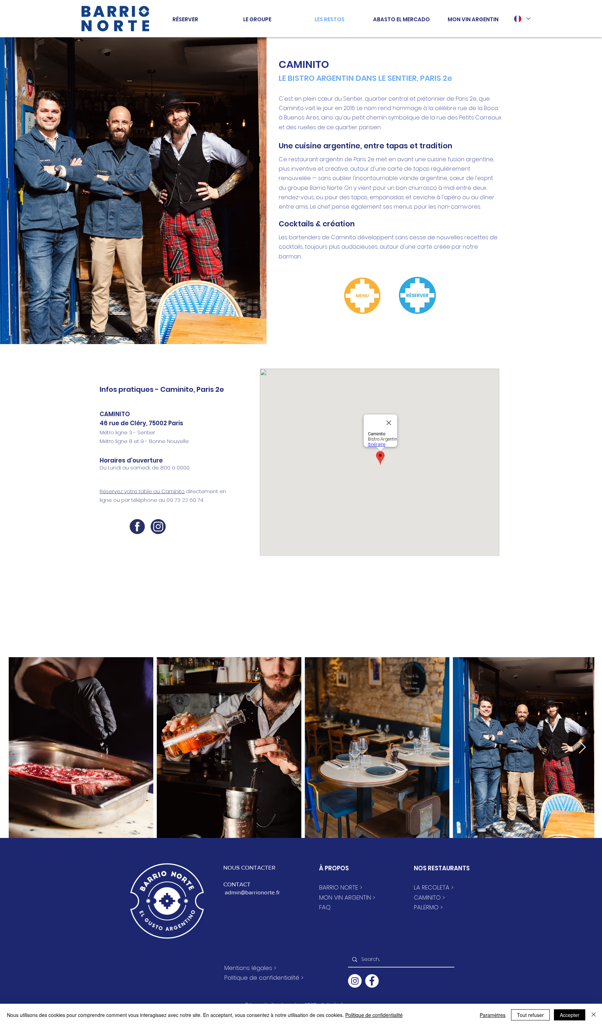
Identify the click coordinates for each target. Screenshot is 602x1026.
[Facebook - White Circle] (372, 981)
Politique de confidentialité (374, 1014)
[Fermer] (593, 1014)
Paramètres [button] (492, 1014)
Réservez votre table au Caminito (142, 491)
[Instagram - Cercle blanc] (355, 981)
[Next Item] (582, 747)
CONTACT (236, 884)
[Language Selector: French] (522, 18)
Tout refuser (530, 1014)
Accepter (569, 1014)
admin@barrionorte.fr (251, 892)
